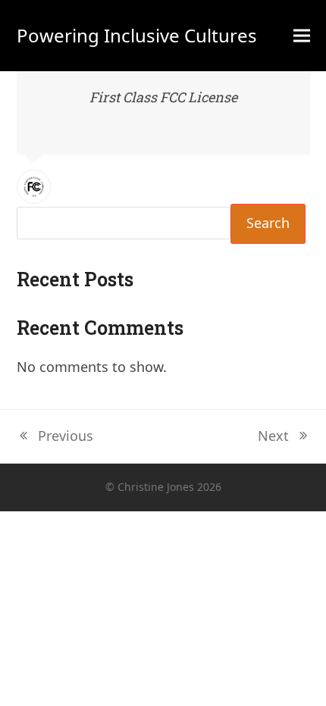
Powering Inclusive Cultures (137, 35)
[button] (301, 36)
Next (274, 436)
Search (268, 223)
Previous (55, 436)
